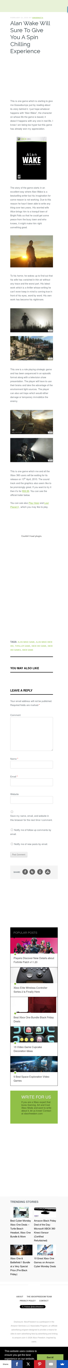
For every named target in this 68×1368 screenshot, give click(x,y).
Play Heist (34, 503)
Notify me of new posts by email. (31, 844)
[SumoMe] (62, 1364)
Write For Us (36, 1097)
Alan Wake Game (26, 641)
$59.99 (25, 491)
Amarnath (37, 18)
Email (14, 776)
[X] (28, 1364)
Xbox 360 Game (38, 645)
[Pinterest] (39, 1364)
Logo (5, 6)
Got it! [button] (50, 1357)
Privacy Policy (28, 1300)
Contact (43, 1300)
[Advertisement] (31, 76)
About (19, 1296)
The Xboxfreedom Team (39, 1296)
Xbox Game (27, 649)
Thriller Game (22, 645)
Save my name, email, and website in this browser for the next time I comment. (31, 817)
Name (14, 758)
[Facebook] (17, 1364)
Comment (15, 715)
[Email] (51, 1364)
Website (14, 794)
